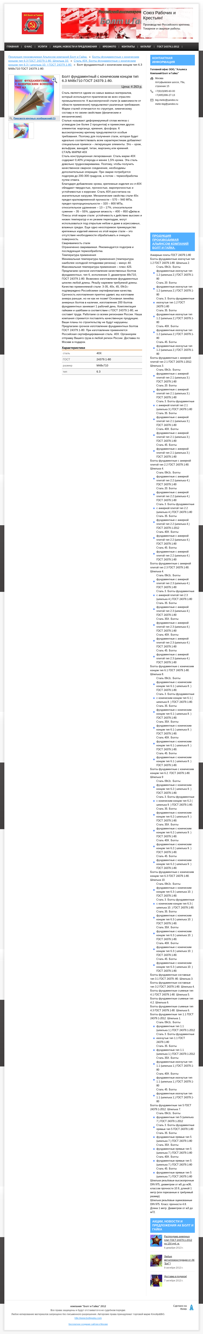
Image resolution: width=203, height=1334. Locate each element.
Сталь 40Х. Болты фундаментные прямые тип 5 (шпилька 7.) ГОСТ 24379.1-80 (174, 1160)
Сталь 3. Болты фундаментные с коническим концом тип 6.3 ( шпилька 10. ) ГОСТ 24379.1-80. (175, 903)
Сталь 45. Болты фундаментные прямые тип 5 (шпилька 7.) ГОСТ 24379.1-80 (174, 1172)
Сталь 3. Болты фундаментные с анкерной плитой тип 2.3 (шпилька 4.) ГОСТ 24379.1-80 (175, 595)
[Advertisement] (75, 408)
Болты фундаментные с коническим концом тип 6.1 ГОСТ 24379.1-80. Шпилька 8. (172, 670)
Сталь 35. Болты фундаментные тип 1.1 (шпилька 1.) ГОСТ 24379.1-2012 (175, 1049)
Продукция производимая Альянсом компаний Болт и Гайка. (47, 56)
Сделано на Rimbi (180, 1307)
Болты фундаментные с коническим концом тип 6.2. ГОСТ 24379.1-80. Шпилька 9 (172, 773)
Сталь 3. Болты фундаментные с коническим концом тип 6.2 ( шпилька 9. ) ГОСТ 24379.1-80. (175, 800)
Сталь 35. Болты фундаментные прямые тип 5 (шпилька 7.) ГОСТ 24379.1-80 (174, 1137)
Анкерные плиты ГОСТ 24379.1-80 (170, 255)
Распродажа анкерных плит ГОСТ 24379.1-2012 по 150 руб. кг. (178, 1240)
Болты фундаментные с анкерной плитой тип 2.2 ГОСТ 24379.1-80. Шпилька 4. (170, 464)
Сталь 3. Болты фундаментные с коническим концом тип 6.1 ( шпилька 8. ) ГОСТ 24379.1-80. (175, 698)
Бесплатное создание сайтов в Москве (88, 1324)
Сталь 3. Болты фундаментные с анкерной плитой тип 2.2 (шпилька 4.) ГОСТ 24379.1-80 (175, 508)
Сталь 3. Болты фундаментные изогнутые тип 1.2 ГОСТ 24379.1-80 (175, 302)
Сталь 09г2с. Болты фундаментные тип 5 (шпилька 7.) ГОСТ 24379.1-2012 (174, 1117)
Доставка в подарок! (175, 1276)
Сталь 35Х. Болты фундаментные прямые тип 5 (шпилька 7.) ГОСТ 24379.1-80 (174, 1148)
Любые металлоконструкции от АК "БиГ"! (179, 1260)
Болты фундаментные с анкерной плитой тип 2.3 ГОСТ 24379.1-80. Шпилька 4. (170, 567)
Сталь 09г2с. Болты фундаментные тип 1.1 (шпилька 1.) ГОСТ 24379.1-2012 (175, 1026)
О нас (28, 46)
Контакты (128, 46)
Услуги (42, 46)
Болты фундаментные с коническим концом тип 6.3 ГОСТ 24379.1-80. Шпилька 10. (172, 875)
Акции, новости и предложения (75, 46)
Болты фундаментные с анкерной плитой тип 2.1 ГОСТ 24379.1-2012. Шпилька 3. (171, 361)
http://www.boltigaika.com (88, 1318)
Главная (13, 46)
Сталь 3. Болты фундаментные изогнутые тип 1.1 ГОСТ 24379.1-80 (175, 1038)
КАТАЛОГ (146, 46)
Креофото (109, 46)
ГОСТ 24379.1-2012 (168, 46)
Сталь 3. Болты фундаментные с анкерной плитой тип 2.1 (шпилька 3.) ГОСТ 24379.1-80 (175, 405)
